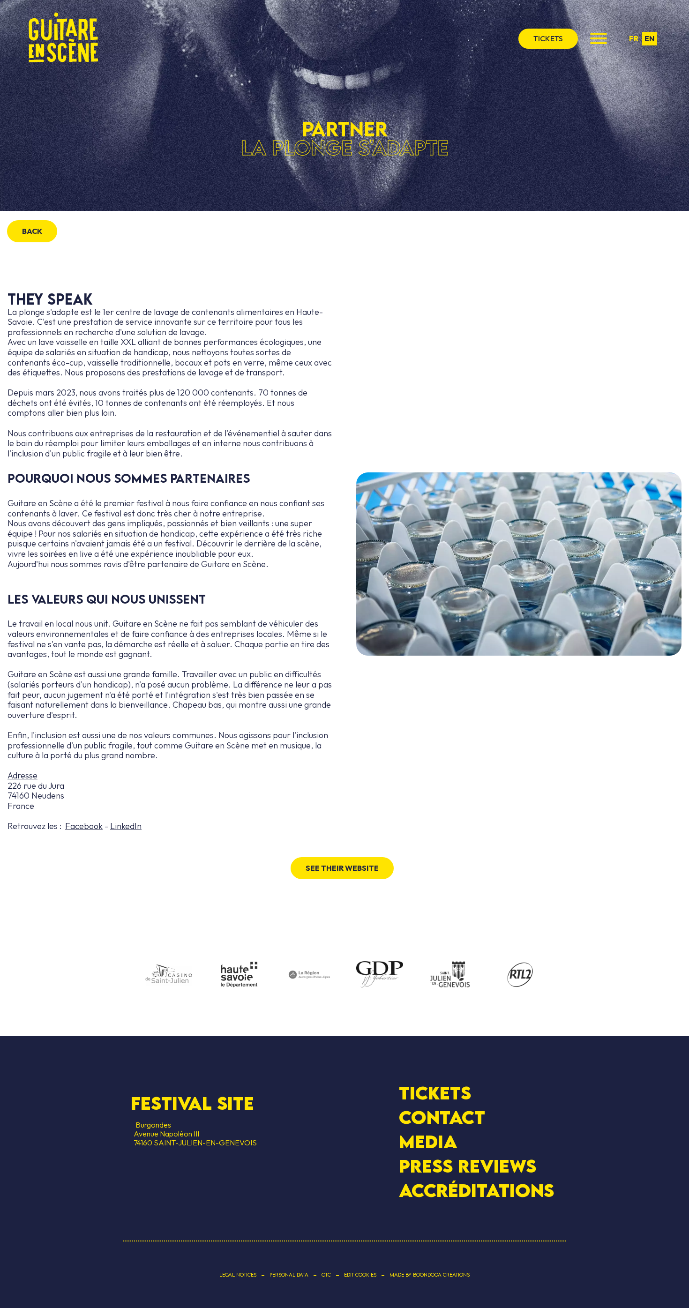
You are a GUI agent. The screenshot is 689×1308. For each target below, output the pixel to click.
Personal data (289, 1275)
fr (633, 38)
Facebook (84, 826)
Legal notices (237, 1275)
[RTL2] (520, 975)
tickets (548, 38)
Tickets (435, 1093)
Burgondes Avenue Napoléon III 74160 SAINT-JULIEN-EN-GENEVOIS (194, 1133)
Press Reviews (467, 1166)
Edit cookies (360, 1275)
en (649, 38)
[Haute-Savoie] (239, 975)
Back (32, 231)
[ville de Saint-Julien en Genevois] (450, 975)
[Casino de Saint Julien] (168, 975)
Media (428, 1141)
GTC (326, 1275)
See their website (342, 868)
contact (442, 1117)
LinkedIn (126, 826)
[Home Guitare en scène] (63, 38)
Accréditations (476, 1190)
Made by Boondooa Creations (429, 1275)
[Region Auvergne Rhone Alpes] (309, 975)
